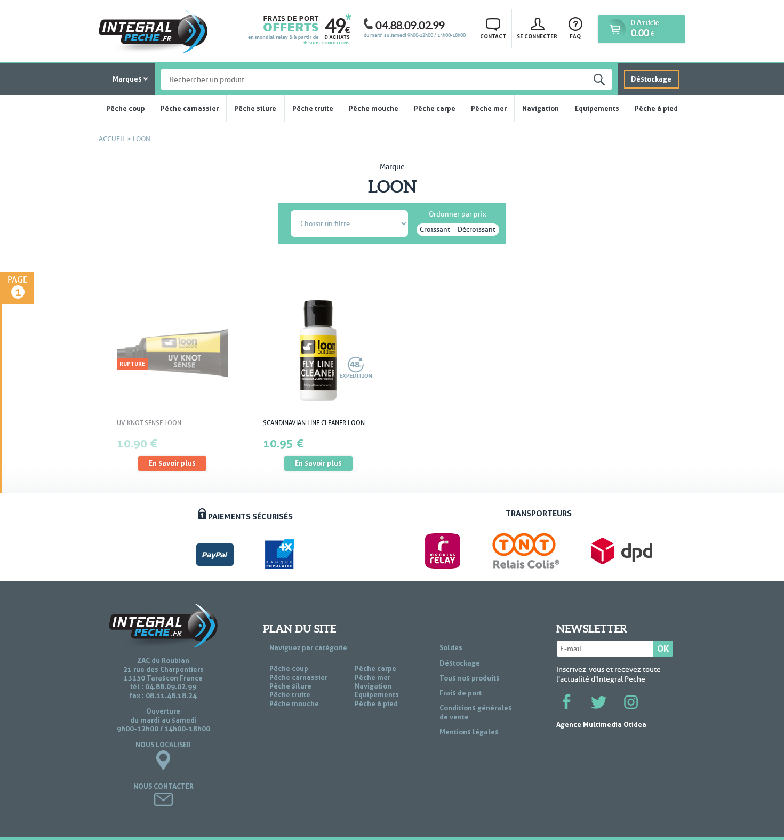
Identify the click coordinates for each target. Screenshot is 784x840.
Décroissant (476, 229)
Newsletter (591, 629)
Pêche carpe (434, 108)
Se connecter (537, 36)
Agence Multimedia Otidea (601, 724)
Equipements (597, 108)
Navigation (540, 108)
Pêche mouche (373, 108)
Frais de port (460, 693)
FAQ (575, 36)
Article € (645, 28)
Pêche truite (312, 108)
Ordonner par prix (457, 212)
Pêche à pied (656, 108)
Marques (127, 79)
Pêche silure (255, 108)
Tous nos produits (469, 678)
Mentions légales (469, 731)
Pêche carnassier (190, 108)
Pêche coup (125, 108)
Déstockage (651, 79)
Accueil (112, 138)
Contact (493, 36)
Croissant (435, 229)
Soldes (450, 647)
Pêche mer (489, 108)
